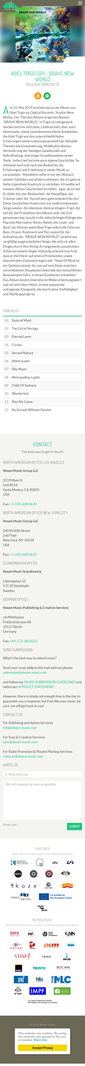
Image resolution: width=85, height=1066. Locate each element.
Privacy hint (10, 824)
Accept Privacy (42, 1047)
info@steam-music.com (20, 728)
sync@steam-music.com (20, 742)
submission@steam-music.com (25, 672)
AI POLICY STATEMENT (36, 687)
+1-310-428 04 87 (23, 504)
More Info (40, 1040)
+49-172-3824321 (24, 641)
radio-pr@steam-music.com (23, 756)
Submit (74, 826)
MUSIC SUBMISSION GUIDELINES (50, 682)
